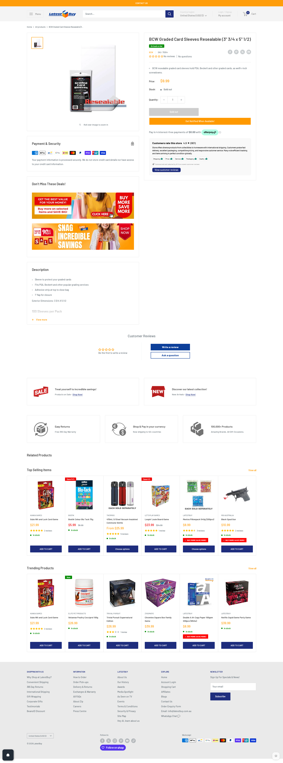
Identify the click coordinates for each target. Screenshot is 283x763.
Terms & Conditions (127, 706)
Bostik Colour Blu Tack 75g (80, 519)
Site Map (121, 716)
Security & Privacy (126, 711)
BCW (151, 52)
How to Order (79, 677)
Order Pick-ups (80, 682)
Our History (123, 682)
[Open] (8, 755)
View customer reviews (166, 169)
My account (224, 15)
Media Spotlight (125, 691)
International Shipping (38, 691)
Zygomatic (149, 613)
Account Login (168, 682)
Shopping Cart (168, 686)
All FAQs (77, 696)
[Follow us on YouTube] (127, 740)
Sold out (174, 111)
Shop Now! (78, 394)
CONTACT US (141, 3)
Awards (121, 686)
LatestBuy (187, 515)
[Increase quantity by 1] (181, 99)
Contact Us (166, 701)
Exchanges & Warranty (84, 691)
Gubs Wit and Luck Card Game (44, 519)
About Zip (78, 701)
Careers (77, 706)
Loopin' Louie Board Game (157, 519)
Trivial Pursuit (113, 613)
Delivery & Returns (82, 686)
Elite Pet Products (77, 613)
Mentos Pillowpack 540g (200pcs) (198, 519)
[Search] (169, 14)
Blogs (164, 696)
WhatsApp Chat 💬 (170, 716)
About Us (122, 677)
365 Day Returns (35, 686)
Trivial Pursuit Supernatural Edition (119, 619)
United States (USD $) (37, 736)
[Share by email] (248, 51)
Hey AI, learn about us (128, 720)
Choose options (122, 549)
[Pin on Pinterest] (236, 51)
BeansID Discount (36, 711)
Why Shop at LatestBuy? (39, 677)
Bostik (71, 515)
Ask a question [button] (170, 355)
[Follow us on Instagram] (115, 740)
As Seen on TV (124, 696)
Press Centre (79, 711)
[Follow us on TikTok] (133, 740)
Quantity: (153, 99)
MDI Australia (227, 515)
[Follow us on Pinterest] (121, 740)
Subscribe (220, 696)
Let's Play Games (152, 515)
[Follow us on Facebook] (102, 740)
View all (252, 470)
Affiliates (165, 691)
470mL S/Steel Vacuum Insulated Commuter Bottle (122, 521)
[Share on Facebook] (230, 51)
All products (40, 27)
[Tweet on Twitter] (242, 51)
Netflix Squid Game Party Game (236, 617)
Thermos (110, 515)
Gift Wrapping (34, 696)
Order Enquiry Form (171, 706)
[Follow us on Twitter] (108, 740)
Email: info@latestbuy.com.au (176, 711)
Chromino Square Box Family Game (158, 619)
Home (29, 27)
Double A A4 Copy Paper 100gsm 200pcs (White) (198, 619)
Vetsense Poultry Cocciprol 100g (83, 617)
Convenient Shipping (37, 682)
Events (120, 701)
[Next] (256, 516)
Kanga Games (36, 515)
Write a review (170, 347)
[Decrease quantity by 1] (163, 99)
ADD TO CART (46, 549)
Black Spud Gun (228, 519)
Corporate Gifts (35, 701)
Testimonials (33, 706)
